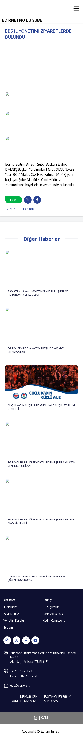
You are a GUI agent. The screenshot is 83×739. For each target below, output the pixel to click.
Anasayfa (9, 600)
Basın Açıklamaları (54, 614)
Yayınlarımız (11, 614)
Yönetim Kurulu (13, 620)
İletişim (8, 627)
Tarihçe (48, 600)
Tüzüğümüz (51, 607)
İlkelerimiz (10, 607)
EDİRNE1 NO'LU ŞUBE (22, 20)
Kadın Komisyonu (54, 620)
